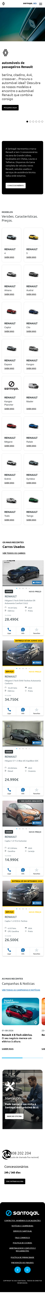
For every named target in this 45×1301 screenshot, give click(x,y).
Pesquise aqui (10, 108)
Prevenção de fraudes (22, 1263)
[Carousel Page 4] (36, 121)
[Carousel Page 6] (42, 121)
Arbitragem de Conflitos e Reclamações (22, 1249)
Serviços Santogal (22, 1231)
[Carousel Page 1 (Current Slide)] (27, 121)
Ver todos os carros (13, 553)
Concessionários (16, 186)
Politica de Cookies (22, 1243)
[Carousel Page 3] (33, 121)
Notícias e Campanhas (22, 1226)
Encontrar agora (14, 1181)
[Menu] (40, 3)
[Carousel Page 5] (39, 121)
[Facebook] (17, 1270)
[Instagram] (27, 1270)
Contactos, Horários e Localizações (22, 1221)
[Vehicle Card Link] (23, 573)
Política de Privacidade (22, 1257)
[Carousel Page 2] (30, 121)
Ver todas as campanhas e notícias (21, 990)
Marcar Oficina (14, 1116)
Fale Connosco (22, 1238)
